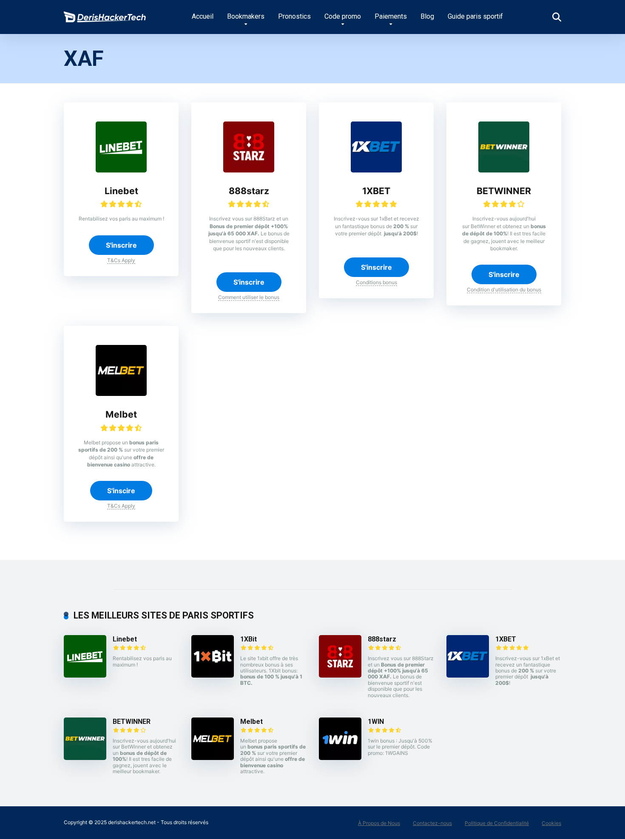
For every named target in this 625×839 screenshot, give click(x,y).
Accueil (202, 16)
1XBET (376, 190)
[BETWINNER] (503, 170)
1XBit (248, 639)
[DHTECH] (105, 13)
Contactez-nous (432, 823)
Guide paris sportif (475, 16)
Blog (427, 16)
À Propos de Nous (379, 823)
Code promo (342, 16)
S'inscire (121, 490)
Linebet (121, 190)
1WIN (376, 722)
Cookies (551, 823)
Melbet (121, 414)
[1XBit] (212, 675)
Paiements (391, 16)
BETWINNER (504, 190)
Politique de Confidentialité (497, 823)
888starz (249, 190)
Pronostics (294, 16)
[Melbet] (121, 393)
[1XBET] (376, 170)
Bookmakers (245, 16)
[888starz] (248, 170)
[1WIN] (340, 757)
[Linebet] (121, 170)
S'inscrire (121, 245)
